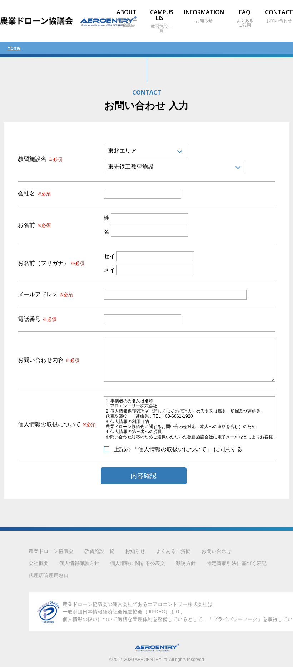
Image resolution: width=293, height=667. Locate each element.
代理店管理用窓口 (49, 575)
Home (14, 48)
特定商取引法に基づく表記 (237, 563)
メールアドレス (45, 294)
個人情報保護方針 (79, 563)
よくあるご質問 (244, 18)
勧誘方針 (186, 563)
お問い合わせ (217, 551)
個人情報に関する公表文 (137, 563)
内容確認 (144, 475)
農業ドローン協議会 (126, 18)
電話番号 (37, 319)
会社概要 (39, 563)
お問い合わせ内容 (48, 360)
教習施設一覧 (99, 551)
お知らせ (135, 551)
